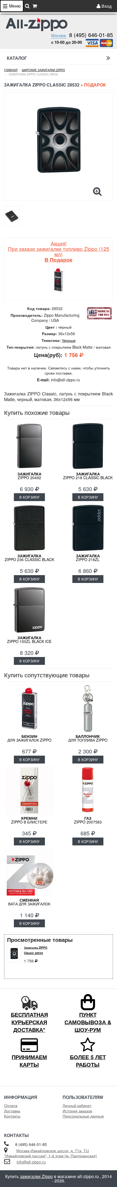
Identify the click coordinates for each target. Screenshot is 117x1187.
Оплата (10, 1105)
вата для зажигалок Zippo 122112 (29, 903)
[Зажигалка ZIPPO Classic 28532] (58, 140)
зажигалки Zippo (36, 1176)
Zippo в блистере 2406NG (29, 821)
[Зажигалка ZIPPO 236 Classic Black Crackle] (29, 528)
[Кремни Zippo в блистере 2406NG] (29, 790)
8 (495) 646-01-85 (91, 35)
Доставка (12, 1110)
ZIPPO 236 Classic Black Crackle (29, 559)
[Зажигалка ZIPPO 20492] (29, 446)
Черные (69, 340)
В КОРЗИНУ (29, 497)
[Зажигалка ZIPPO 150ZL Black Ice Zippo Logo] (29, 610)
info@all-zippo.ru (31, 1162)
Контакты (12, 1116)
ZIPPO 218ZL (88, 557)
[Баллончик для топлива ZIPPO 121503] (88, 708)
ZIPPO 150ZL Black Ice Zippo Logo (29, 641)
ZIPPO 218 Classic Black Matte (88, 477)
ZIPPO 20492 (29, 475)
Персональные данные (83, 1116)
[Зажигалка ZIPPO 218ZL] (88, 528)
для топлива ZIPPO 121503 (87, 739)
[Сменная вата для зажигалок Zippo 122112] (29, 872)
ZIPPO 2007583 (88, 820)
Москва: (58, 35)
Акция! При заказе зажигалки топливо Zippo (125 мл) (58, 251)
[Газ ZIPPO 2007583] (88, 790)
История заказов (77, 1110)
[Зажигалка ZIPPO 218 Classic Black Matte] (88, 446)
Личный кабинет (77, 1105)
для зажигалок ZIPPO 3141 (29, 739)
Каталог (17, 58)
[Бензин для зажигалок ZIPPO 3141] (29, 708)
